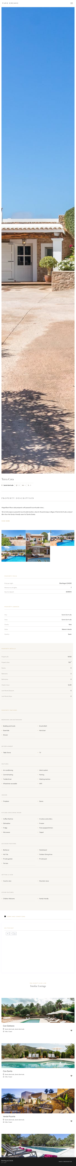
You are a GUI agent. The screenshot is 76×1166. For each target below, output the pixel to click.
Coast (10, 1031)
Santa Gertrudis (8, 485)
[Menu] (72, 3)
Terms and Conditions (16, 916)
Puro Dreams (10, 3)
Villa (6, 1031)
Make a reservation (65, 1161)
